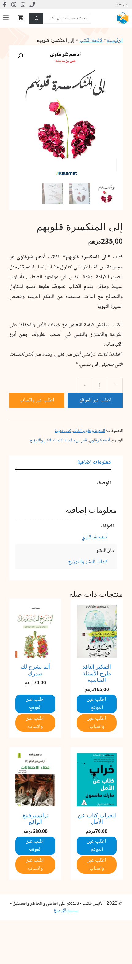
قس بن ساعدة (76, 440)
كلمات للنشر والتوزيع (46, 440)
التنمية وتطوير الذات (89, 431)
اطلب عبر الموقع (95, 400)
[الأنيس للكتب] (123, 18)
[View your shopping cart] (20, 18)
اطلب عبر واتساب (37, 400)
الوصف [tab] (103, 483)
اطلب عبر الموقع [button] (96, 703)
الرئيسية (115, 40)
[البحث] (36, 18)
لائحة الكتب (90, 40)
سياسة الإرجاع (66, 910)
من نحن (121, 5)
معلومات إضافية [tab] (94, 462)
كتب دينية (63, 431)
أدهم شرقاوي (99, 440)
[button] (20, 55)
